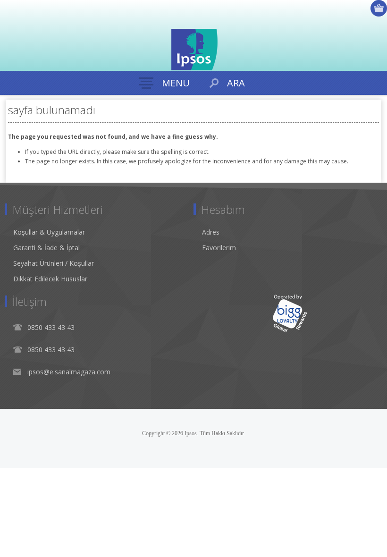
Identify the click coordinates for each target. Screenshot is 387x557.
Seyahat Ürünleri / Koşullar (53, 263)
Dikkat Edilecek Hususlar (50, 278)
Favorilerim (219, 247)
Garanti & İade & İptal (46, 247)
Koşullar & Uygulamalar (49, 232)
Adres (210, 232)
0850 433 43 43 (51, 327)
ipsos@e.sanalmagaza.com (68, 371)
